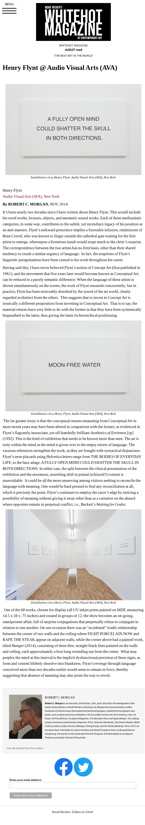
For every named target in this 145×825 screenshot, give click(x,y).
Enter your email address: (26, 779)
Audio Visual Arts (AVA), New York (31, 196)
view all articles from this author (24, 748)
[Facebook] (63, 766)
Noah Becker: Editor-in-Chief (72, 812)
